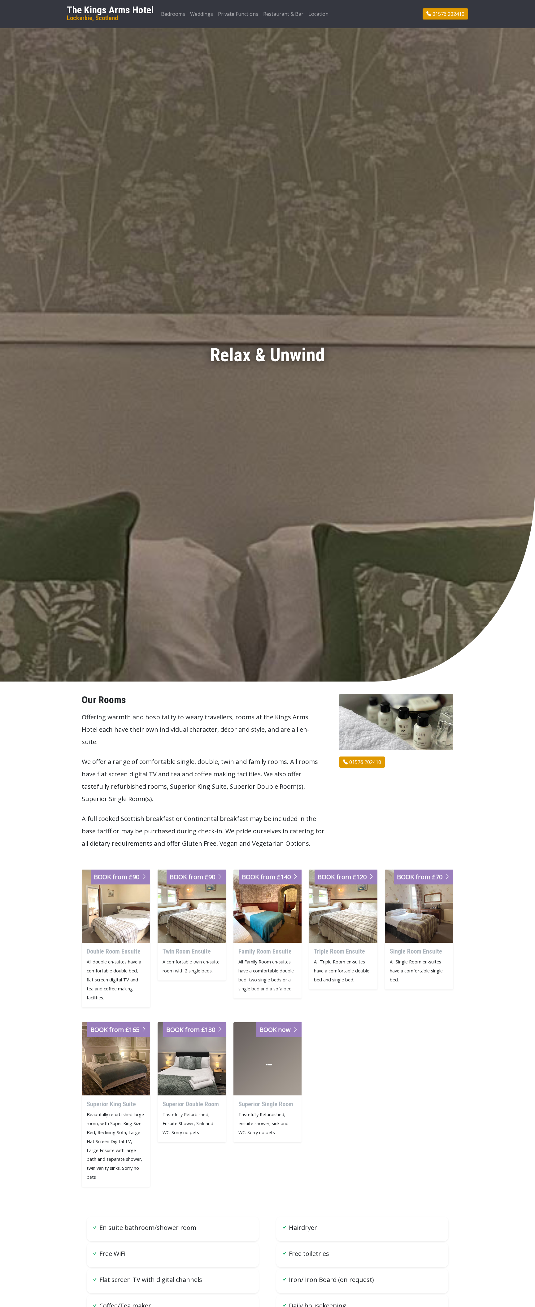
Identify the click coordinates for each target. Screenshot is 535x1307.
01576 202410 (447, 14)
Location (318, 14)
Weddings (201, 14)
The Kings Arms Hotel (110, 13)
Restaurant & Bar (283, 14)
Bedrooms (173, 14)
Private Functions (238, 14)
